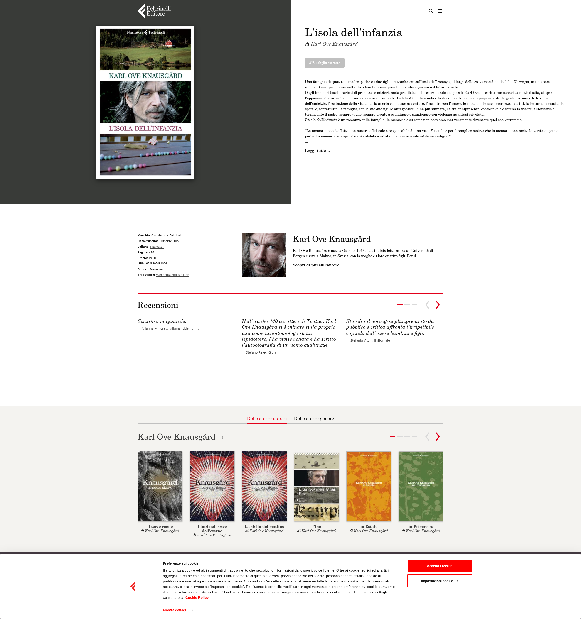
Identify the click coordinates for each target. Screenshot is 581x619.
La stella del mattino (264, 526)
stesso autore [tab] (267, 418)
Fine (316, 526)
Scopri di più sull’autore (316, 265)
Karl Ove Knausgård (334, 43)
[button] (407, 304)
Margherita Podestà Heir (172, 275)
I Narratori (157, 247)
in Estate (368, 526)
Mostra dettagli (175, 610)
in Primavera (421, 526)
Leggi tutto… (317, 150)
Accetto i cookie (439, 566)
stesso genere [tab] (314, 418)
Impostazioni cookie (437, 580)
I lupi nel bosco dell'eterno (212, 528)
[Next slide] (438, 305)
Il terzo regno (160, 526)
